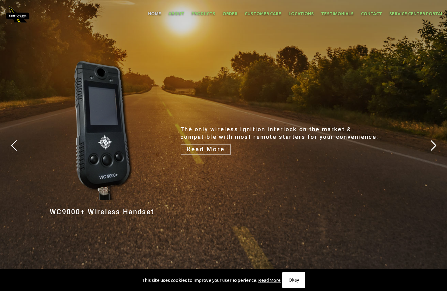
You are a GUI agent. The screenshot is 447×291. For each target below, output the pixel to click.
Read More (269, 280)
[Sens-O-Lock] (18, 13)
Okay (294, 279)
